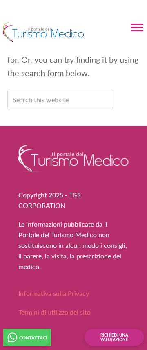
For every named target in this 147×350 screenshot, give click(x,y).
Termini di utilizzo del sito (54, 312)
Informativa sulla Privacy (53, 293)
